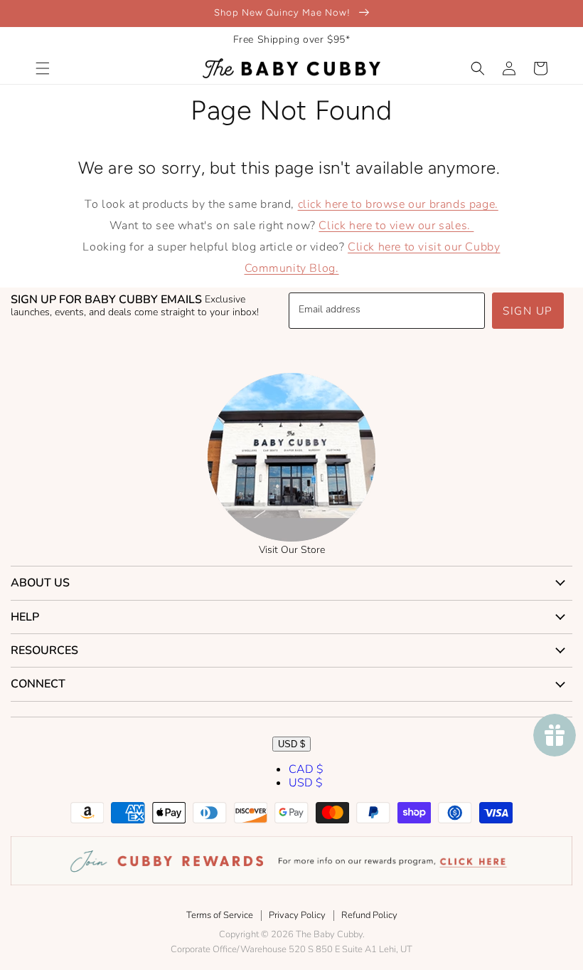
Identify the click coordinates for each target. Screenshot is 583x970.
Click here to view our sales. (396, 225)
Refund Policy (369, 915)
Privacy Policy (297, 915)
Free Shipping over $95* (292, 39)
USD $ (291, 744)
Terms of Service (219, 915)
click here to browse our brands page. (398, 204)
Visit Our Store (292, 550)
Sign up (528, 311)
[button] (42, 68)
